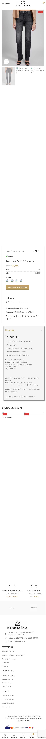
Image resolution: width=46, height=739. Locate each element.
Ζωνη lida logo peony (34, 591)
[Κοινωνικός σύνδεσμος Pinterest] (25, 316)
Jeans (22, 312)
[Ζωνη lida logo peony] (34, 500)
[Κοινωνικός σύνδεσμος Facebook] (16, 316)
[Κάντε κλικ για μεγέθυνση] (6, 61)
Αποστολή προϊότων (8, 651)
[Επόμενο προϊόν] (38, 251)
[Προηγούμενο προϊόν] (33, 251)
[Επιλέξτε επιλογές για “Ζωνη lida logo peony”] (32, 585)
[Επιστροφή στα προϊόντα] (35, 251)
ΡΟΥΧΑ (31, 312)
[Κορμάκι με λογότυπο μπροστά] (12, 500)
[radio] (7, 280)
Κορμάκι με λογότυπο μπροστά (12, 591)
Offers (26, 312)
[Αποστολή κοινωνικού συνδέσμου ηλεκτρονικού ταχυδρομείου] (22, 316)
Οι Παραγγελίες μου (8, 699)
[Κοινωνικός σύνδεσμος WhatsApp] (34, 316)
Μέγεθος (8, 277)
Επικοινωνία (6, 707)
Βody (12, 593)
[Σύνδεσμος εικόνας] (17, 625)
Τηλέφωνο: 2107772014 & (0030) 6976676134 (25, 638)
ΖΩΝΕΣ (39, 593)
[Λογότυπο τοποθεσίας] (23, 3)
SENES (12, 608)
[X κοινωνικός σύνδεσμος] (19, 316)
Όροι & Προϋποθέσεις (9, 675)
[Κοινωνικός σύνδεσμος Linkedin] (28, 316)
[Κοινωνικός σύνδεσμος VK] (37, 316)
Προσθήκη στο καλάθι (17, 287)
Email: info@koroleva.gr (16, 641)
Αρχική (8, 251)
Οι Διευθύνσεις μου (8, 703)
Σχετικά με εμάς (6, 687)
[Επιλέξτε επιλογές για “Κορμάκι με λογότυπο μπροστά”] (10, 585)
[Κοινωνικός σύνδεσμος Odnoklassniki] (31, 316)
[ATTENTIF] (33, 608)
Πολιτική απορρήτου (8, 679)
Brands (15, 251)
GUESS (21, 251)
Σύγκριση (5, 666)
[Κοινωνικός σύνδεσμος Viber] (10, 319)
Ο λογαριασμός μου (8, 696)
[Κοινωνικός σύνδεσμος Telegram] (7, 319)
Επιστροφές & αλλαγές (9, 659)
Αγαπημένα (5, 663)
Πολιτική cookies (7, 683)
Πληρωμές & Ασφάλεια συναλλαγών (13, 655)
